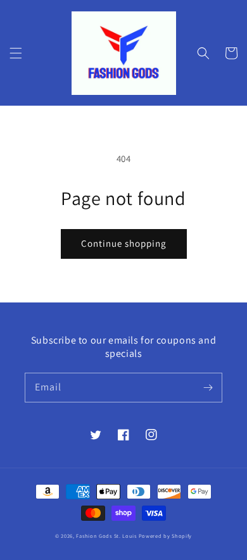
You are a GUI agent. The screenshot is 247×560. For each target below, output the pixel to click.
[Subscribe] (208, 387)
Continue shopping (124, 243)
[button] (16, 53)
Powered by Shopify (166, 535)
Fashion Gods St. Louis (106, 535)
